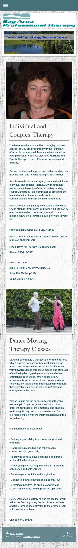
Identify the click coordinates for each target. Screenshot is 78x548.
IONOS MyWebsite (31, 536)
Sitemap (19, 533)
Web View (67, 535)
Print (12, 533)
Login (69, 532)
